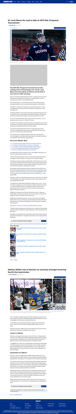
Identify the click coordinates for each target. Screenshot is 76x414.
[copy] (17, 28)
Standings (28, 1)
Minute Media (8, 410)
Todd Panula (12, 25)
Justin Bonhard (13, 274)
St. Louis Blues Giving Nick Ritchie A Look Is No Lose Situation (25, 145)
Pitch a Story (13, 405)
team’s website (38, 183)
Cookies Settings (39, 407)
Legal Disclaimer (62, 405)
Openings (27, 403)
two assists (43, 173)
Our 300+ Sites (51, 403)
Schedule (23, 1)
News (15, 1)
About (11, 403)
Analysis (15, 259)
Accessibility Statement (15, 407)
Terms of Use (39, 405)
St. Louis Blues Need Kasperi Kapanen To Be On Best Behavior (25, 148)
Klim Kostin (32, 170)
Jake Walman (19, 171)
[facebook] (66, 1)
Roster (33, 1)
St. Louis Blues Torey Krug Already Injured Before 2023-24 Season (26, 146)
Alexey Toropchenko (28, 171)
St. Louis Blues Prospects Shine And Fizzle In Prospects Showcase (26, 143)
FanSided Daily (62, 403)
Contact (37, 403)
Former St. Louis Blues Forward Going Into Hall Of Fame (23, 149)
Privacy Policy (28, 405)
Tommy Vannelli (13, 118)
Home (11, 259)
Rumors (18, 1)
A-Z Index (27, 407)
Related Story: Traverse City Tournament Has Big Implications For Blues (26, 205)
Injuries (37, 1)
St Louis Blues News (18, 394)
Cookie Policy (51, 405)
